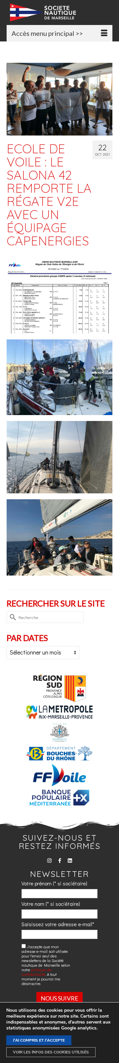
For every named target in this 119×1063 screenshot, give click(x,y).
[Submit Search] (12, 617)
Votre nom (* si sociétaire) (50, 903)
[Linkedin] (69, 860)
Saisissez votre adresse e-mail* (57, 924)
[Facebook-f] (59, 860)
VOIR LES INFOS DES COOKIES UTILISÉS (51, 1052)
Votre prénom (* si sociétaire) (54, 883)
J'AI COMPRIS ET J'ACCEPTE (39, 1040)
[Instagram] (49, 860)
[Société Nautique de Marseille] (61, 12)
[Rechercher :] (45, 617)
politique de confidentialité (36, 972)
